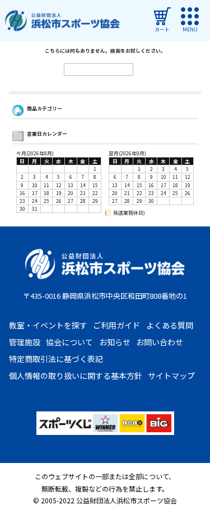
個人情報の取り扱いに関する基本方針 (75, 375)
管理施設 (24, 342)
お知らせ (114, 342)
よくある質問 (169, 325)
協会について (69, 342)
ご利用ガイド (116, 325)
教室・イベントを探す (48, 325)
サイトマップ (171, 375)
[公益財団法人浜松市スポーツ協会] (62, 21)
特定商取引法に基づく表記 (56, 358)
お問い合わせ (159, 342)
